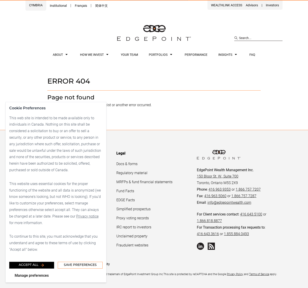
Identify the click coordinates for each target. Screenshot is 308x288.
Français (81, 5)
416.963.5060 (215, 195)
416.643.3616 (208, 233)
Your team (129, 54)
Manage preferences (32, 275)
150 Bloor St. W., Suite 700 (217, 176)
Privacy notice (87, 216)
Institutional (58, 5)
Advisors (252, 5)
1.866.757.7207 (248, 189)
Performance (196, 54)
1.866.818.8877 (209, 220)
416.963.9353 (220, 189)
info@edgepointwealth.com (229, 202)
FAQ (252, 54)
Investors (272, 5)
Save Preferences (80, 265)
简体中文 (101, 5)
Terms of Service (259, 274)
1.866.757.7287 (243, 195)
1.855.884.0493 (236, 233)
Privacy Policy (235, 274)
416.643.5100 (251, 214)
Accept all (28, 265)
